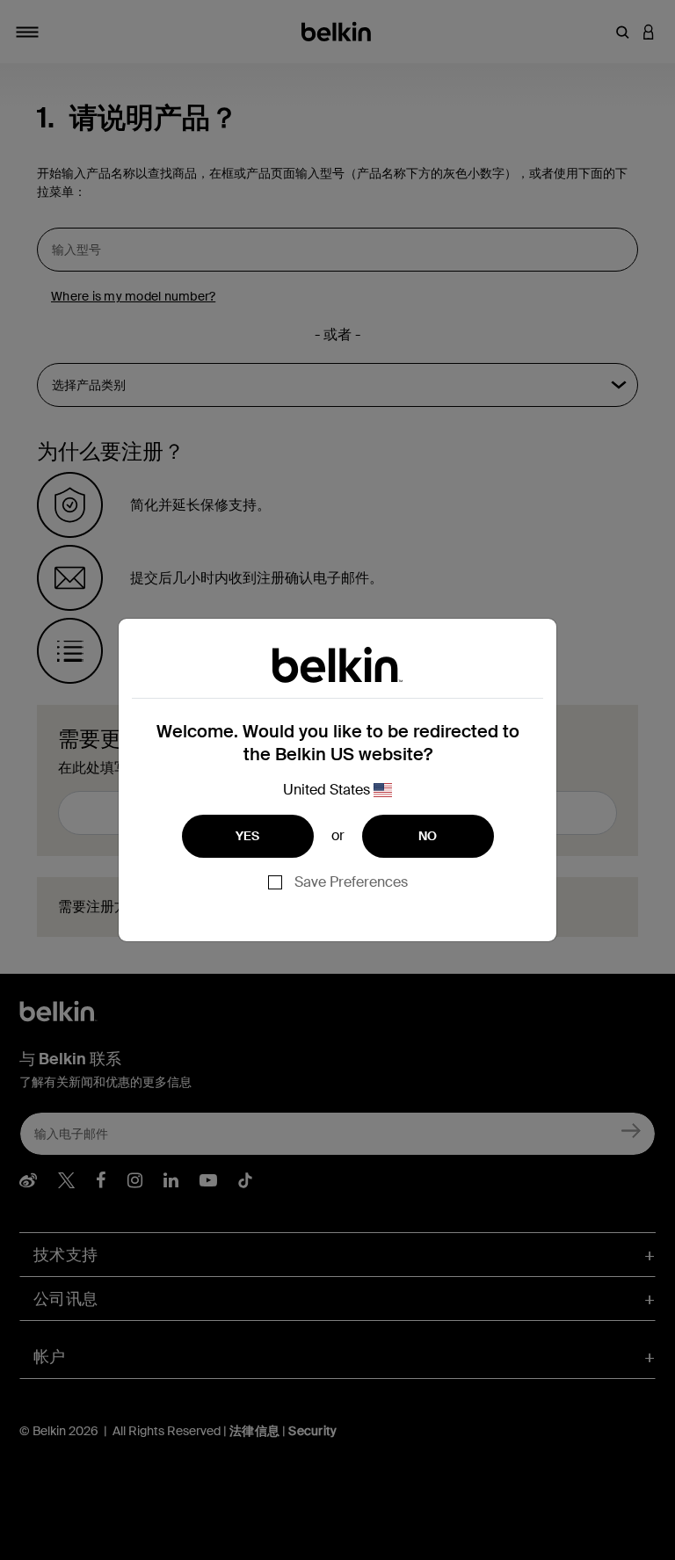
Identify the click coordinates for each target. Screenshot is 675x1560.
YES (248, 836)
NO (428, 836)
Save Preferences (351, 882)
